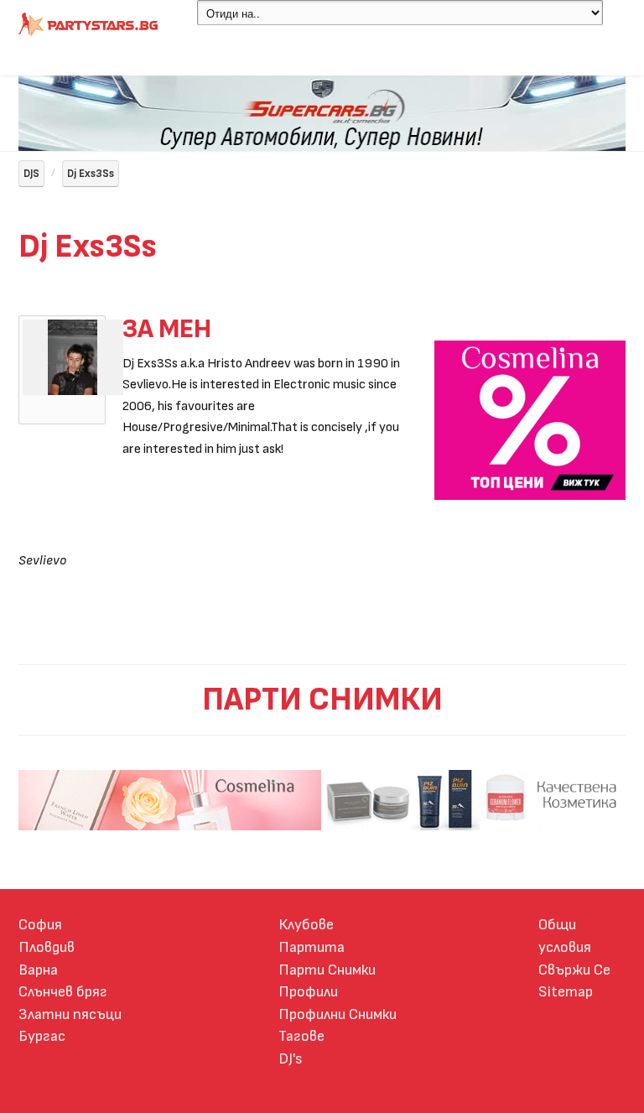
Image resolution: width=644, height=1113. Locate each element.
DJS (31, 173)
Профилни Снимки (337, 1014)
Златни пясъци (70, 1014)
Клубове (306, 925)
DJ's (290, 1059)
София (40, 925)
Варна (38, 970)
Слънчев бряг (62, 992)
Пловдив (46, 947)
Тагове (301, 1036)
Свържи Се (574, 970)
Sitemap (565, 992)
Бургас (41, 1036)
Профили (308, 992)
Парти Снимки (327, 970)
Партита (311, 947)
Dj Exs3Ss (90, 173)
